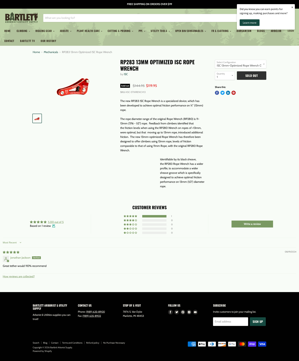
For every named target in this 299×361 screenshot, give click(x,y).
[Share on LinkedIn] (228, 93)
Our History (48, 41)
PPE (141, 31)
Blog (45, 342)
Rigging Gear (44, 31)
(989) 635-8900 (95, 311)
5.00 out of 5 (56, 222)
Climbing (22, 31)
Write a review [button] (252, 224)
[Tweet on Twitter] (222, 93)
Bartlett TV (27, 41)
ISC (126, 74)
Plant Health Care (88, 31)
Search (36, 342)
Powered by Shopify (42, 351)
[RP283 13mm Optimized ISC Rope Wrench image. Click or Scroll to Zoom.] (74, 85)
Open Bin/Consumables (189, 31)
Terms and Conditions (72, 342)
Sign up (258, 321)
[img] (11, 252)
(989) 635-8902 (92, 315)
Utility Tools (159, 31)
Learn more (249, 22)
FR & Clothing (220, 31)
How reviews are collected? (19, 276)
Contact (9, 41)
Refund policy (92, 342)
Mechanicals (51, 52)
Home (7, 31)
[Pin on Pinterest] (234, 93)
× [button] (292, 7)
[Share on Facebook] (217, 93)
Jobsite (65, 31)
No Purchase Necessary (114, 342)
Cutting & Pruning (119, 31)
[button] (131, 216)
